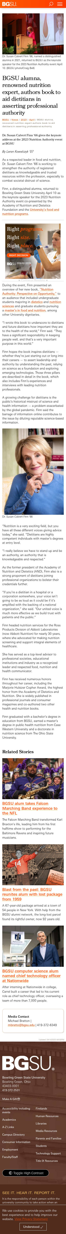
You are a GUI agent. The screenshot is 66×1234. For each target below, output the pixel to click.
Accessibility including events (16, 1110)
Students (41, 1146)
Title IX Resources (47, 1161)
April (31, 119)
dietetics (37, 302)
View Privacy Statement (31, 1219)
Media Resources (46, 1131)
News (15, 119)
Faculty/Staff (10, 1157)
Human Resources (47, 1116)
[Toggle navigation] (60, 4)
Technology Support (48, 1153)
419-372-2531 (11, 1090)
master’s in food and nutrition (25, 310)
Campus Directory (13, 1134)
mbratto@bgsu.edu (21, 1025)
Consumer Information (16, 1142)
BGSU (5, 119)
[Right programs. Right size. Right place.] (33, 255)
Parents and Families (48, 1138)
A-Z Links (8, 1127)
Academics (9, 1119)
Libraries (41, 1123)
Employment (10, 1149)
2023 (24, 119)
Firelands (41, 1108)
